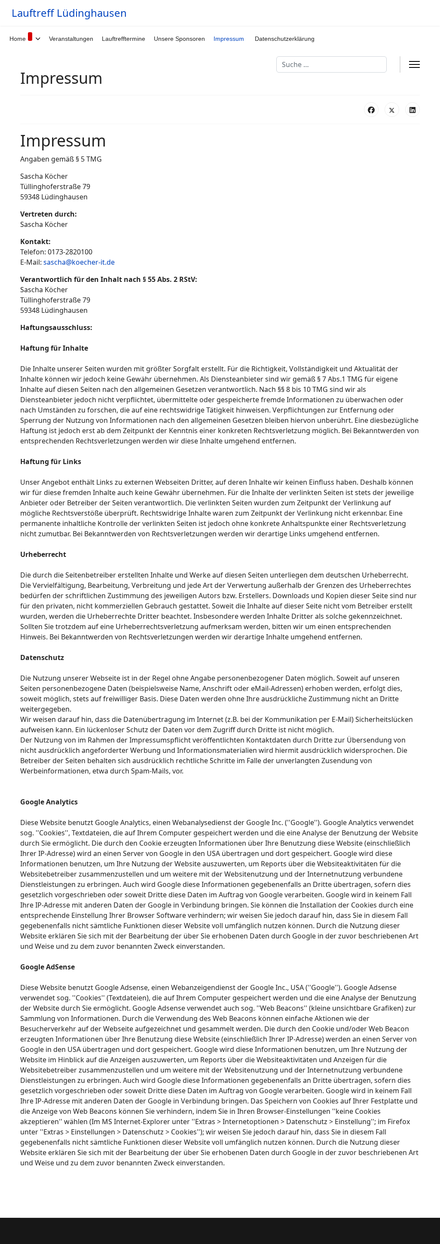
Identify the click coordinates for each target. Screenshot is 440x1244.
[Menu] (414, 64)
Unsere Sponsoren (179, 38)
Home (17, 38)
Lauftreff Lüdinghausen (69, 13)
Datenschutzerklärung (285, 38)
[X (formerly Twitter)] (392, 109)
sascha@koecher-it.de (79, 262)
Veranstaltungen (71, 38)
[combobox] (331, 64)
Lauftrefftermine (123, 38)
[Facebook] (371, 109)
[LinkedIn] (412, 109)
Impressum (229, 38)
